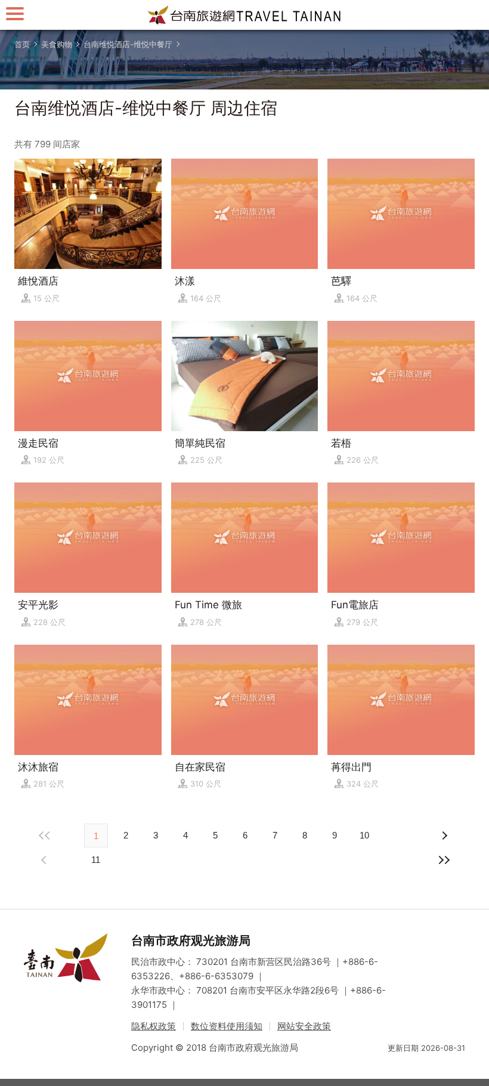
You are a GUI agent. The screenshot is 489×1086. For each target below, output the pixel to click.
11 (95, 860)
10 (364, 835)
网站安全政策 (304, 1026)
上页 (444, 835)
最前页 (45, 835)
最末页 (444, 860)
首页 (22, 44)
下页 (45, 860)
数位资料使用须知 (226, 1026)
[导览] (15, 13)
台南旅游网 (244, 14)
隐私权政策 (153, 1026)
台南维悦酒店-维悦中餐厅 (127, 44)
